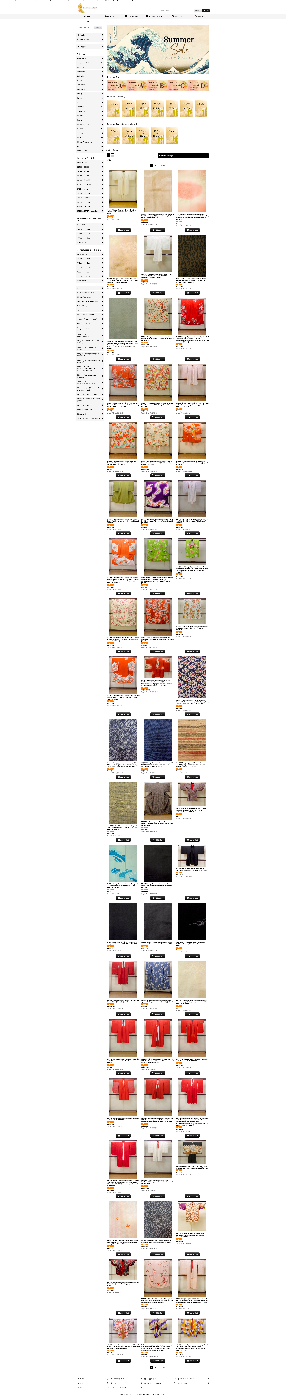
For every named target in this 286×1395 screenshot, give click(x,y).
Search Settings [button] (167, 156)
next (163, 166)
